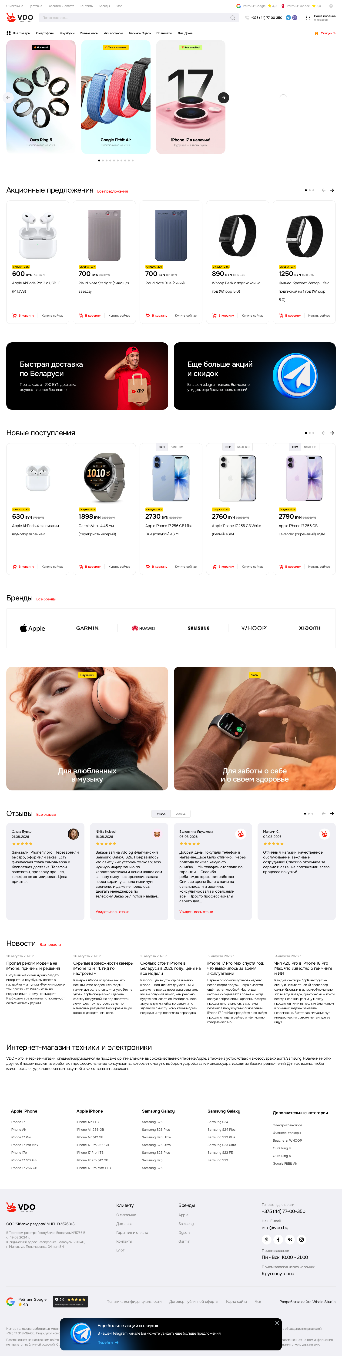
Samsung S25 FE (155, 1168)
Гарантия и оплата (61, 6)
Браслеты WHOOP (287, 1140)
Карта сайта (236, 1301)
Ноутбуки (67, 33)
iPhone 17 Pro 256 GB (93, 1145)
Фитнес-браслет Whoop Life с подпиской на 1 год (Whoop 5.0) (304, 291)
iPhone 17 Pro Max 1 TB (94, 1168)
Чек (258, 1301)
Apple (183, 1214)
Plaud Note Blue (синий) (165, 283)
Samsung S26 (152, 1122)
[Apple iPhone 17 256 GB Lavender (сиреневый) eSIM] (304, 478)
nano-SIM (177, 447)
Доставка (35, 6)
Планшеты (164, 33)
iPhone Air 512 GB (90, 1137)
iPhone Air (18, 1129)
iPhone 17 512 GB (24, 1160)
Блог (118, 6)
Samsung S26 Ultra (156, 1137)
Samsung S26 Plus (156, 1129)
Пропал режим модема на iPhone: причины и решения (33, 966)
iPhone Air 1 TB (88, 1122)
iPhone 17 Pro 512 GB (92, 1160)
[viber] (294, 17)
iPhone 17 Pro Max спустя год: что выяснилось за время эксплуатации (235, 968)
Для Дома (185, 33)
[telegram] (288, 17)
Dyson (183, 1232)
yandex (161, 813)
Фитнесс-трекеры (287, 1133)
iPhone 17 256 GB (24, 1168)
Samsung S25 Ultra (156, 1145)
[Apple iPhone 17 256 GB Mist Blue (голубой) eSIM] (171, 478)
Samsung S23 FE (220, 1152)
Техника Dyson (140, 33)
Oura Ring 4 (282, 1148)
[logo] (19, 17)
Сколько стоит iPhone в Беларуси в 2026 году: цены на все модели (170, 968)
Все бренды (46, 599)
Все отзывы (46, 814)
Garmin (184, 1241)
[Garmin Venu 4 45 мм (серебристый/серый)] (104, 478)
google (180, 813)
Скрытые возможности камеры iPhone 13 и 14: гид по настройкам (103, 968)
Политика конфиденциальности (134, 1301)
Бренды (104, 6)
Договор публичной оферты (193, 1301)
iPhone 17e (19, 1152)
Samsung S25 (152, 1160)
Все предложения (112, 191)
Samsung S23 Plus (221, 1137)
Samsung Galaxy (158, 1111)
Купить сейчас (52, 316)
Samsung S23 (218, 1160)
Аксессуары (113, 33)
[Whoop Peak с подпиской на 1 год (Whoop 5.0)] (237, 235)
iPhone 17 (18, 1122)
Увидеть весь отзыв (112, 911)
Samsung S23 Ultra (222, 1145)
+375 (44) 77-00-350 (283, 1211)
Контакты (86, 6)
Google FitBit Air (285, 1163)
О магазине (14, 6)
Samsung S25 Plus (156, 1152)
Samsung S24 (218, 1122)
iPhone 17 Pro (21, 1137)
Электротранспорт (287, 1125)
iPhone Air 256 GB (90, 1129)
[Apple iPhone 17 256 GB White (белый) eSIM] (237, 478)
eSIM (162, 447)
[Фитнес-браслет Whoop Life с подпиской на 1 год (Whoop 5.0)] (304, 235)
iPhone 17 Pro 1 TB (90, 1152)
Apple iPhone (24, 1111)
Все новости (50, 944)
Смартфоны (45, 33)
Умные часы (89, 33)
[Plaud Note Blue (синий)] (171, 235)
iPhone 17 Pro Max (24, 1145)
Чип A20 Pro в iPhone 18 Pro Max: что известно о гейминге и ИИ (303, 968)
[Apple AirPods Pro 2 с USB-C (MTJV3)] (37, 235)
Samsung (186, 1223)
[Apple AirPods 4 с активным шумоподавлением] (37, 478)
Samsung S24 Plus (221, 1129)
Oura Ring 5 (282, 1156)
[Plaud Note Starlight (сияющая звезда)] (104, 235)
